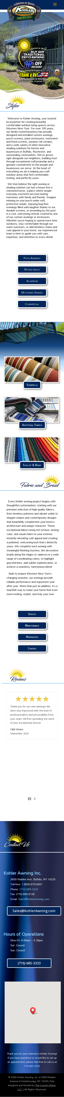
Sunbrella (32, 385)
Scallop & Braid (32, 465)
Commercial (32, 304)
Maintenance (32, 625)
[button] (34, 1011)
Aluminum (32, 281)
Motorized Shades (32, 292)
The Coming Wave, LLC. (37, 1087)
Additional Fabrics (32, 425)
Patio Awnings (32, 258)
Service (32, 614)
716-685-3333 (32, 1066)
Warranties (32, 637)
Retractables (32, 269)
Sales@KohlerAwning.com (33, 899)
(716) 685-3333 (29, 963)
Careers (32, 648)
